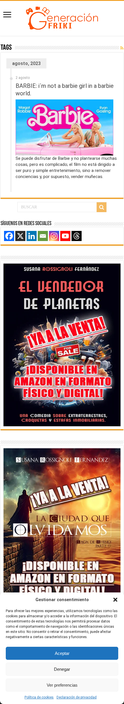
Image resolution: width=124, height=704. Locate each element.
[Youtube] (65, 236)
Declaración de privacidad (77, 697)
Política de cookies (39, 697)
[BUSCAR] (101, 207)
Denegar (62, 669)
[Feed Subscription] (121, 48)
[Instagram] (54, 236)
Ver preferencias (62, 685)
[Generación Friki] (62, 17)
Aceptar (62, 653)
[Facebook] (9, 236)
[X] (20, 236)
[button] (115, 600)
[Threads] (77, 236)
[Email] (43, 236)
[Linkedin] (32, 236)
